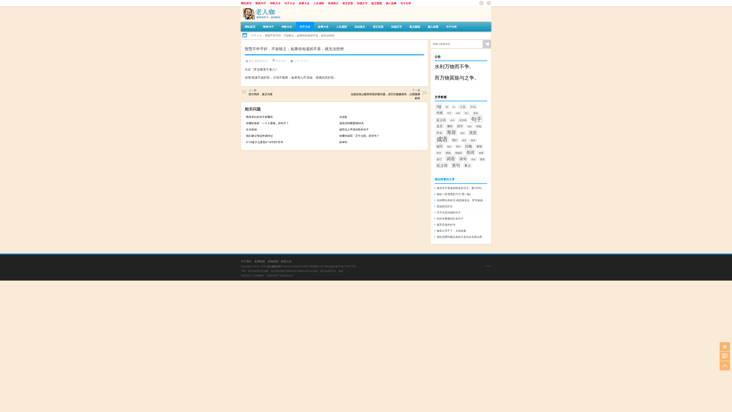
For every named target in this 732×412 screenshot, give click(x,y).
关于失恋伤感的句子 (449, 212)
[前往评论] (724, 356)
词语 (450, 158)
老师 (481, 152)
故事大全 (304, 3)
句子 (476, 119)
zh (454, 106)
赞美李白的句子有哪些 (259, 117)
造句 (456, 165)
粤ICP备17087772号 (345, 266)
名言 (440, 126)
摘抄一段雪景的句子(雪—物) (454, 194)
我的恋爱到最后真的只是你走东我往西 (459, 237)
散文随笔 (376, 3)
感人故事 (391, 3)
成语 (442, 139)
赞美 (482, 159)
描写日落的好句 (446, 224)
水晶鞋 (343, 117)
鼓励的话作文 (445, 206)
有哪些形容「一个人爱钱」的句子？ (267, 123)
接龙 (473, 140)
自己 (439, 159)
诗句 (463, 158)
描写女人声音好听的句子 (354, 129)
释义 (468, 165)
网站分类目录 (301, 266)
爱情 (479, 146)
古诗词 (462, 120)
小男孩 (487, 265)
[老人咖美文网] (261, 7)
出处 (458, 113)
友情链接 (259, 261)
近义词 (442, 165)
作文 (449, 112)
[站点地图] (481, 3)
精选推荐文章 (316, 266)
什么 (473, 107)
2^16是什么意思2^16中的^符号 (264, 142)
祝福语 (458, 152)
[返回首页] (724, 346)
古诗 (452, 120)
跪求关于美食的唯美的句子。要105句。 (460, 188)
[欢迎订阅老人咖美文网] (488, 3)
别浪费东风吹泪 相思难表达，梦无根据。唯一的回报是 (462, 200)
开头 (439, 132)
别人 (467, 112)
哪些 (450, 126)
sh (447, 107)
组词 (470, 152)
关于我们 (246, 261)
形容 (451, 132)
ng (439, 106)
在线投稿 (273, 261)
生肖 (439, 152)
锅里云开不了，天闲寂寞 (451, 231)
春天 (449, 146)
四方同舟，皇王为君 (261, 94)
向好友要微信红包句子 (450, 218)
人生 (463, 106)
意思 (473, 132)
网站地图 (329, 266)
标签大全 (286, 261)
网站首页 (246, 3)
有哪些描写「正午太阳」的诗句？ (359, 136)
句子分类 (405, 3)
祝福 (448, 152)
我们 (455, 140)
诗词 (473, 159)
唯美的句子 (261, 61)
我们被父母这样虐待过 (259, 136)
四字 (460, 126)
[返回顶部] (724, 365)
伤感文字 (362, 3)
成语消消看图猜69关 (351, 123)
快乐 (463, 132)
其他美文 (333, 3)
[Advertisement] (114, 307)
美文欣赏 (347, 3)
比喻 (468, 145)
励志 (476, 112)
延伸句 (343, 142)
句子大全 (289, 3)
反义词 (441, 120)
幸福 (478, 126)
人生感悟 (318, 3)
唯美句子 (260, 3)
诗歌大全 (275, 3)
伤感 (440, 112)
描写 (440, 146)
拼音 (464, 140)
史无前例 (251, 129)
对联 (469, 126)
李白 (458, 146)
